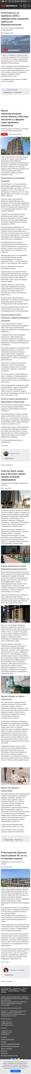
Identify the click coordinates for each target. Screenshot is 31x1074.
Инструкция (16, 988)
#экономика (5, 962)
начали (11, 944)
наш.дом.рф (20, 826)
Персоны (25, 988)
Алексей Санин (15, 453)
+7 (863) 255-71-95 (6, 1022)
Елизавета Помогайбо (17, 970)
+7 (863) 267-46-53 (6, 1032)
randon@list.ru (5, 1034)
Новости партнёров (13, 991)
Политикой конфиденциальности (18, 1068)
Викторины (13, 989)
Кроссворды (4, 989)
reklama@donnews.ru (7, 1025)
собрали (10, 953)
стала (13, 184)
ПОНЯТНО (15, 1071)
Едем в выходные (6, 988)
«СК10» (22, 518)
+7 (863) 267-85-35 (6, 1031)
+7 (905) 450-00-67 (6, 1023)
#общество (4, 445)
